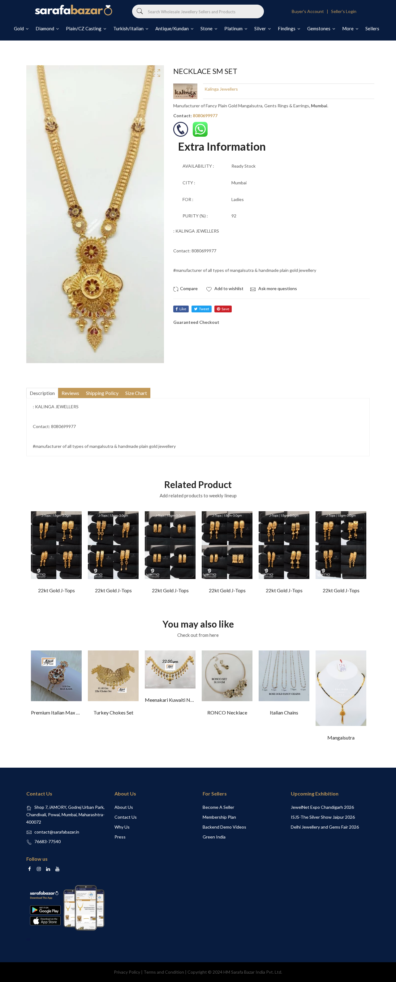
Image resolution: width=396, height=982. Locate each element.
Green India (214, 836)
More (348, 28)
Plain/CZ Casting (84, 28)
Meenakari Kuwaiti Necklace (176, 700)
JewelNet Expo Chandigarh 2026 (322, 807)
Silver (260, 28)
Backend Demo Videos (224, 827)
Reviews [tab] (70, 393)
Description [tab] (42, 393)
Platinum (233, 28)
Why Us (122, 827)
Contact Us (125, 817)
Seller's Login (343, 11)
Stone (206, 28)
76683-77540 (47, 841)
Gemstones (319, 28)
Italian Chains (284, 712)
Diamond (45, 28)
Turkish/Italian (128, 28)
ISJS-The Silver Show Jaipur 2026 (323, 817)
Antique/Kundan (172, 28)
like (182, 309)
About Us (123, 807)
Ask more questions (277, 288)
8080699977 (205, 115)
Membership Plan (219, 817)
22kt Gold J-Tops (56, 590)
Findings (287, 28)
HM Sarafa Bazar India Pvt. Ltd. (252, 972)
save (225, 309)
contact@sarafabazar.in (56, 831)
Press (120, 836)
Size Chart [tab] (136, 393)
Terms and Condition (164, 972)
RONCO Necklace (227, 712)
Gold (19, 28)
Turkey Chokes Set (113, 712)
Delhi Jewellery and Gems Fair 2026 (325, 827)
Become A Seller (218, 807)
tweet (204, 309)
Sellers (372, 28)
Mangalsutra (341, 737)
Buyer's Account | (311, 11)
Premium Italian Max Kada (59, 712)
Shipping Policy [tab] (102, 393)
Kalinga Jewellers (221, 89)
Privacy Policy (127, 972)
